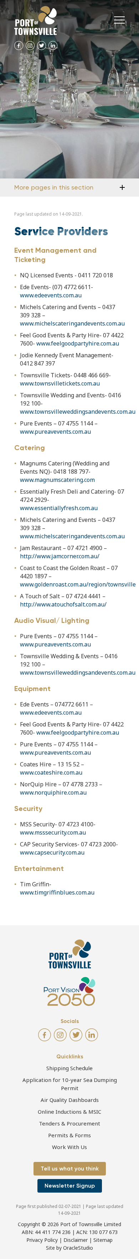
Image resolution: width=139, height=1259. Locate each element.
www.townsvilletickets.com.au (60, 383)
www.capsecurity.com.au (52, 852)
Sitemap (103, 1240)
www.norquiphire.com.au (53, 792)
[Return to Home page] (35, 20)
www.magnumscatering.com (57, 480)
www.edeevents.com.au (51, 295)
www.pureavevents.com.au (55, 431)
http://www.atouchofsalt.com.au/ (63, 604)
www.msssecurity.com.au (53, 832)
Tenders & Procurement (69, 1123)
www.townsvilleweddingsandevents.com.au (77, 412)
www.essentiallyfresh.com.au (59, 508)
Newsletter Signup (70, 1185)
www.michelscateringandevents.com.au (72, 323)
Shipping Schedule (69, 1068)
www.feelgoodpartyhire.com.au (77, 343)
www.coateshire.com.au (52, 772)
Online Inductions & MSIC (69, 1111)
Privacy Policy (42, 1240)
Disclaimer (75, 1240)
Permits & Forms (69, 1135)
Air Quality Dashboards (70, 1099)
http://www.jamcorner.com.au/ (60, 556)
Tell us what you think (70, 1168)
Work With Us (69, 1146)
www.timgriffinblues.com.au (57, 892)
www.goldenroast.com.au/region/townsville (78, 584)
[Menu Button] (119, 20)
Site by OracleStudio (69, 1247)
